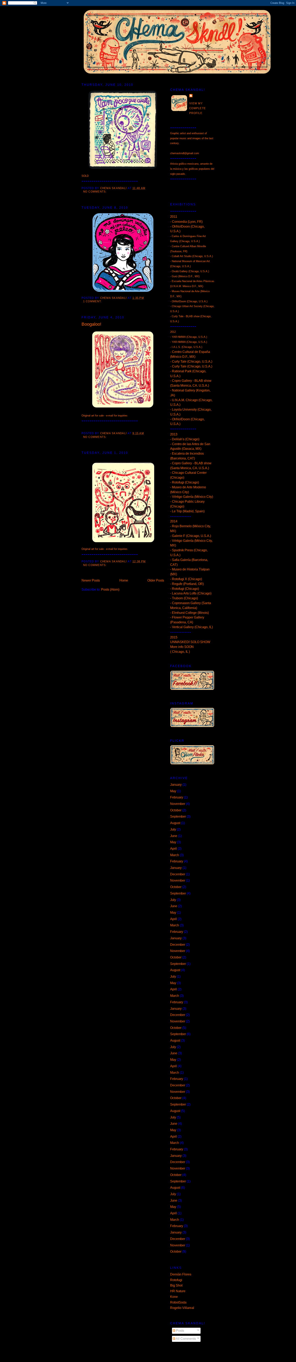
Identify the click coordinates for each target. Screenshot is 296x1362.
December (177, 874)
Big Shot (176, 1285)
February (176, 797)
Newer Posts (91, 580)
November (177, 803)
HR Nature (177, 1291)
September (178, 816)
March (174, 855)
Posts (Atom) (110, 589)
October (175, 810)
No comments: (95, 191)
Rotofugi (176, 1280)
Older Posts (155, 580)
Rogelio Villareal (182, 1308)
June (173, 836)
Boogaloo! (91, 324)
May (173, 791)
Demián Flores (180, 1274)
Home (123, 580)
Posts (179, 1330)
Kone (174, 1296)
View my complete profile (197, 108)
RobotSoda (178, 1302)
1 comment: (93, 301)
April (173, 848)
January (176, 784)
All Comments (185, 1338)
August (175, 823)
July (173, 829)
